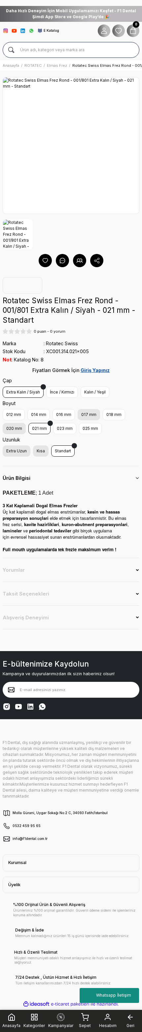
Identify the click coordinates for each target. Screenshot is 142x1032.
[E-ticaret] (70, 1004)
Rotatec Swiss (62, 343)
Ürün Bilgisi (16, 478)
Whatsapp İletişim (113, 995)
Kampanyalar (60, 1025)
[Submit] (11, 690)
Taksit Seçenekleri (26, 594)
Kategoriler (34, 1025)
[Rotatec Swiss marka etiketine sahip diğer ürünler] (22, 285)
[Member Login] (104, 31)
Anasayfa (11, 1025)
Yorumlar (14, 570)
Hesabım (108, 1025)
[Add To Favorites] (45, 260)
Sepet (85, 1025)
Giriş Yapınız (95, 370)
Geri (130, 1025)
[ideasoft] (36, 1004)
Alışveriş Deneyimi (26, 617)
